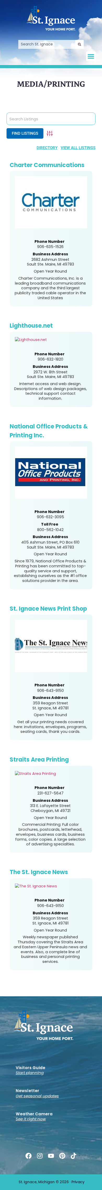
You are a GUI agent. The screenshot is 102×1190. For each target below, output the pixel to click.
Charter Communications (47, 165)
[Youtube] (50, 1155)
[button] (91, 56)
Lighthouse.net (31, 326)
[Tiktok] (73, 1155)
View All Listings (78, 147)
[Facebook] (28, 1155)
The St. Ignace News (39, 872)
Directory (47, 147)
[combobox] (46, 44)
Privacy (77, 1182)
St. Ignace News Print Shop (48, 609)
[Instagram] (39, 1155)
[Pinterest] (62, 1155)
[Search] (79, 44)
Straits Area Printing (39, 760)
